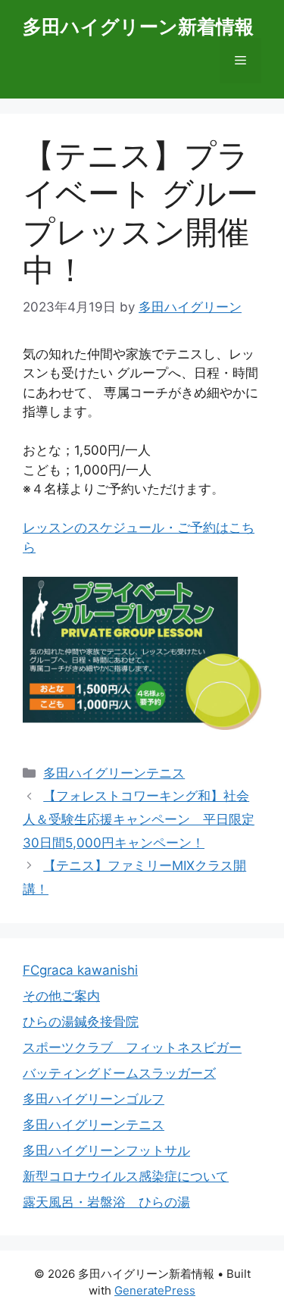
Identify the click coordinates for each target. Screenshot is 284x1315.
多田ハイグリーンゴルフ (93, 1099)
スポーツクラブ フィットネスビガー (132, 1047)
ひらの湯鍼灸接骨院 (81, 1021)
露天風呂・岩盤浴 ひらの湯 (106, 1202)
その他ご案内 (61, 995)
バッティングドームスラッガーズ (119, 1073)
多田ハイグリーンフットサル (106, 1150)
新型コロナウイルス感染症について (126, 1176)
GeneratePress (154, 1290)
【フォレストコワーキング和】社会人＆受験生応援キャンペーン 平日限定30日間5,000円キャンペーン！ (138, 819)
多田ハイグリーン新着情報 (138, 26)
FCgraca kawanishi (80, 970)
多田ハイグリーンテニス (114, 773)
